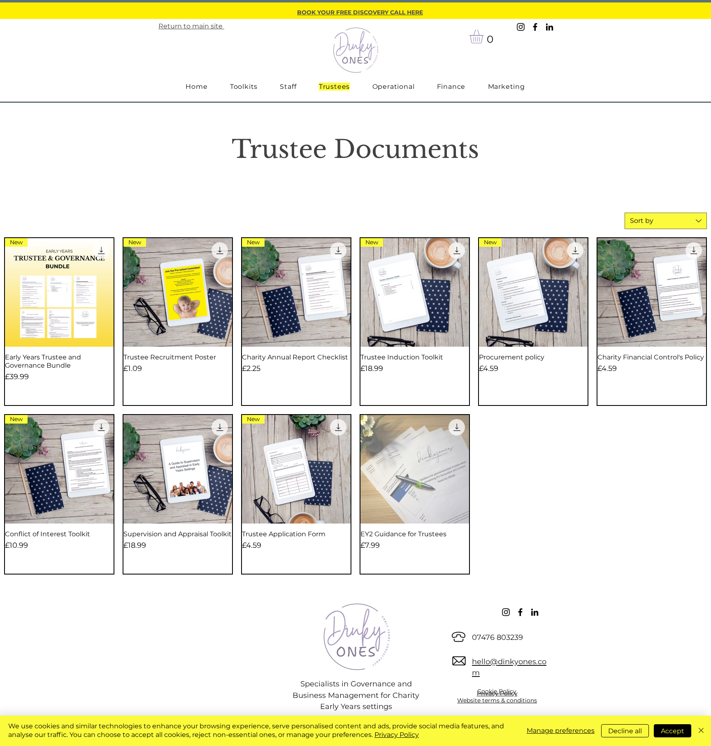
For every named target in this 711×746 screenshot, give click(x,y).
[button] (484, 37)
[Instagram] (521, 27)
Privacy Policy (396, 735)
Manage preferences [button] (561, 730)
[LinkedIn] (549, 27)
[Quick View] (651, 292)
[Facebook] (535, 27)
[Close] (701, 730)
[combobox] (666, 221)
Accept (672, 731)
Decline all (625, 731)
